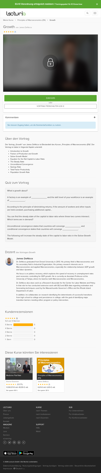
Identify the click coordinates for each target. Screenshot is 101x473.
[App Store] (10, 453)
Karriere (6, 435)
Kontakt (6, 421)
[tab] (50, 191)
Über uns (7, 411)
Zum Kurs (50, 98)
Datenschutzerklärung (12, 466)
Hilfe (38, 428)
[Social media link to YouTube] (19, 442)
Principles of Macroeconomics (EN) (31, 20)
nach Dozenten (42, 418)
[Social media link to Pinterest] (14, 442)
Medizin (6, 428)
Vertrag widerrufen (65, 466)
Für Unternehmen (76, 411)
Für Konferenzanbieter (78, 418)
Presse (6, 414)
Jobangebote (8, 418)
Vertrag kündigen (50, 466)
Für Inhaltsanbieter (76, 414)
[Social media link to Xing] (23, 442)
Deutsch (19, 468)
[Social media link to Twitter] (9, 442)
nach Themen (41, 411)
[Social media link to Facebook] (4, 442)
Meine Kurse (8, 20)
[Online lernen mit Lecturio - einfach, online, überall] (16, 13)
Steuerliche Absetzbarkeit (85, 466)
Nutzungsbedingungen (31, 466)
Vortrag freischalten (50, 106)
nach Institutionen (43, 414)
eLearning (7, 438)
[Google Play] (26, 453)
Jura (5, 431)
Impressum (7, 468)
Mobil (38, 431)
